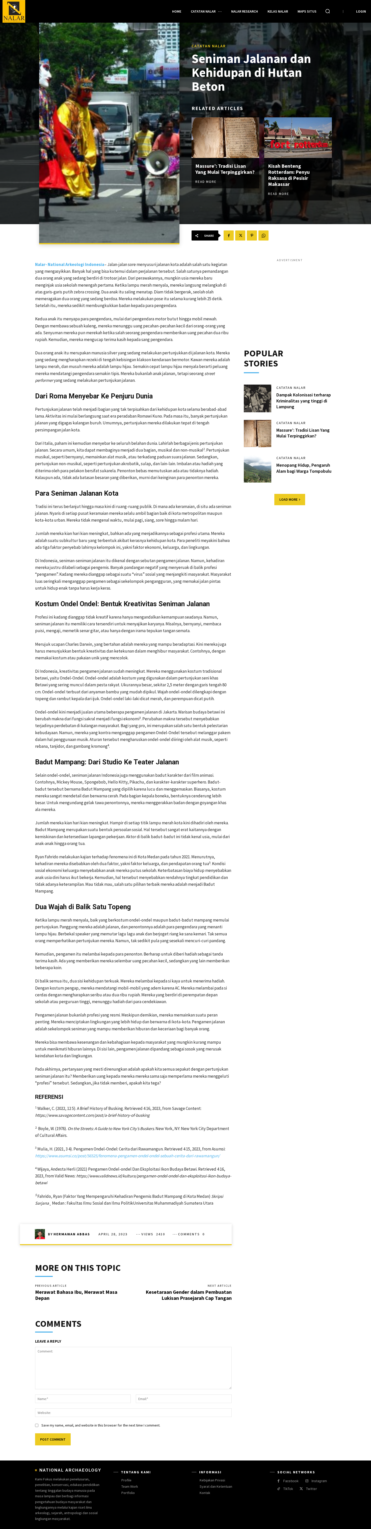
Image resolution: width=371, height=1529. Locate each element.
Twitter (311, 1489)
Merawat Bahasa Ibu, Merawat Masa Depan (76, 1295)
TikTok (288, 1489)
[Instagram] (307, 1481)
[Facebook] (229, 235)
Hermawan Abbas (72, 1234)
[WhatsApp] (263, 235)
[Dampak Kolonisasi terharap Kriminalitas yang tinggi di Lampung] (258, 398)
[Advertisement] (290, 298)
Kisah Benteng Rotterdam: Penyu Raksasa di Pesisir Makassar (289, 175)
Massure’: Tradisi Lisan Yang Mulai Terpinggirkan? (225, 169)
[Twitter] (240, 235)
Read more (206, 181)
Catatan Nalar (209, 46)
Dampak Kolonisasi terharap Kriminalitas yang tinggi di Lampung (303, 401)
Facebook (291, 1481)
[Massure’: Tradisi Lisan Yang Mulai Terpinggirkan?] (225, 137)
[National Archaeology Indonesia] (14, 11)
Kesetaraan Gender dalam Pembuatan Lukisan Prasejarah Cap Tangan (189, 1295)
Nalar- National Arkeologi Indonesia (69, 264)
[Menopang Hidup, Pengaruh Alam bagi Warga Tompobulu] (258, 469)
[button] (327, 11)
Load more (288, 499)
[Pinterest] (252, 235)
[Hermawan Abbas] (41, 1234)
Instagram (319, 1481)
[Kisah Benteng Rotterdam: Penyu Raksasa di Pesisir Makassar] (298, 137)
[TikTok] (278, 1489)
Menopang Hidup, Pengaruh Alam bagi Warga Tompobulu (303, 468)
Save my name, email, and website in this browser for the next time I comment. (100, 1425)
